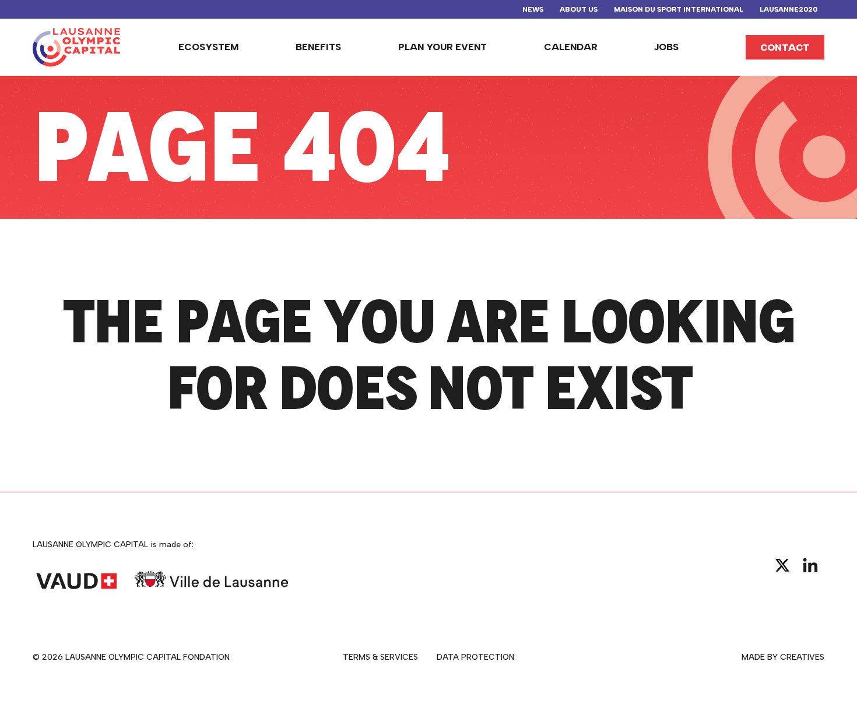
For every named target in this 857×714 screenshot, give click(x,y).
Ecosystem (208, 46)
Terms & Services (380, 657)
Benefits (318, 46)
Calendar (571, 46)
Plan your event (442, 46)
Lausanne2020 (788, 9)
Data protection (475, 657)
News (532, 9)
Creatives (802, 657)
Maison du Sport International (678, 9)
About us (579, 9)
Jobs (666, 46)
